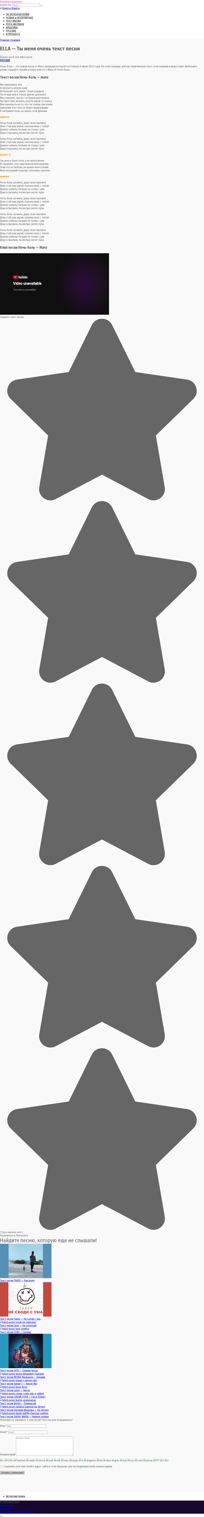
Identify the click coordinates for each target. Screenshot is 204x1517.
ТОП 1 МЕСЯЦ (13, 21)
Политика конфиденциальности (18, 1512)
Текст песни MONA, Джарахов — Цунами (22, 1377)
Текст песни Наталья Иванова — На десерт (24, 1410)
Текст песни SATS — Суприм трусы (19, 1370)
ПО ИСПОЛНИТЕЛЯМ (17, 14)
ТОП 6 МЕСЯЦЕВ (15, 24)
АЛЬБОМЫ (12, 27)
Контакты (5, 1508)
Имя (3, 1426)
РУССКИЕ (11, 30)
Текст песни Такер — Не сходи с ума (20, 1319)
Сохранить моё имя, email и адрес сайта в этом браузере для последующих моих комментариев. (58, 1466)
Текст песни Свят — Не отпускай (18, 1325)
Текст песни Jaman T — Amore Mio (18, 1383)
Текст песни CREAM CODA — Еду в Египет (23, 1397)
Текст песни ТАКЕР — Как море (17, 1280)
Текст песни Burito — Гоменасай (18, 1403)
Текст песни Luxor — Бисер (15, 1390)
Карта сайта (6, 1505)
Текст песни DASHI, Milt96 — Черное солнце (24, 1416)
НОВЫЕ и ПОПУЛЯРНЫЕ (19, 17)
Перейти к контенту (11, 1)
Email (3, 1432)
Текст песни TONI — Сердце (15, 1332)
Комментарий (7, 1454)
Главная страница (10, 40)
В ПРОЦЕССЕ (13, 34)
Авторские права (15, 1496)
